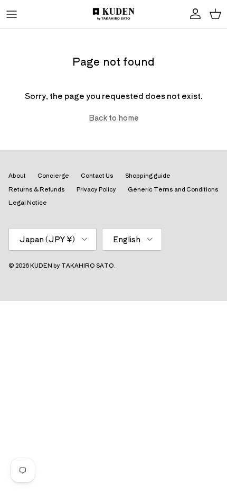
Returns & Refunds (36, 189)
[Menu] (11, 14)
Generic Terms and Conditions (173, 189)
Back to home (114, 117)
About (17, 175)
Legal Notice (27, 202)
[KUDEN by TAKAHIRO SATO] (113, 14)
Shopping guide (148, 175)
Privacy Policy (96, 189)
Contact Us (97, 175)
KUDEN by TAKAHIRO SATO (72, 265)
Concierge (53, 175)
